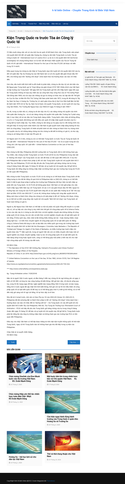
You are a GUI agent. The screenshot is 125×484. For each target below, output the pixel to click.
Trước (13, 342)
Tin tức (23, 24)
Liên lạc (65, 24)
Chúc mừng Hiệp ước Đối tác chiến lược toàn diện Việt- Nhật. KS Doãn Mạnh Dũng (24, 396)
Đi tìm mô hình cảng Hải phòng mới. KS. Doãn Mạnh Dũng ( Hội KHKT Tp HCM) (99, 111)
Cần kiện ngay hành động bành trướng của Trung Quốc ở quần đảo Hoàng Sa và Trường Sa (62, 419)
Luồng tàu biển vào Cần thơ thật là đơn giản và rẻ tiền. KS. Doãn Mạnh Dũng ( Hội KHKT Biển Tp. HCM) (100, 93)
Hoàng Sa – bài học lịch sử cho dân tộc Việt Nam (22, 458)
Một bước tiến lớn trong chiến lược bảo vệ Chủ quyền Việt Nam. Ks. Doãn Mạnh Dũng (62, 378)
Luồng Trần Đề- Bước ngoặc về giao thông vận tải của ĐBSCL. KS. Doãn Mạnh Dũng (100, 85)
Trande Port (32, 24)
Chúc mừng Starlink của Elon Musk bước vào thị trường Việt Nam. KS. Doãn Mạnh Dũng (24, 378)
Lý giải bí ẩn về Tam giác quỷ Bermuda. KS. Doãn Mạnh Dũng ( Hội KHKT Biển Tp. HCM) (100, 78)
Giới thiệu (15, 24)
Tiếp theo (73, 342)
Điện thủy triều (44, 24)
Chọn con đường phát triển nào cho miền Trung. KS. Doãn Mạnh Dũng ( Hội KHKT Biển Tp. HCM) (99, 103)
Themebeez (51, 481)
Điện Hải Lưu (56, 24)
